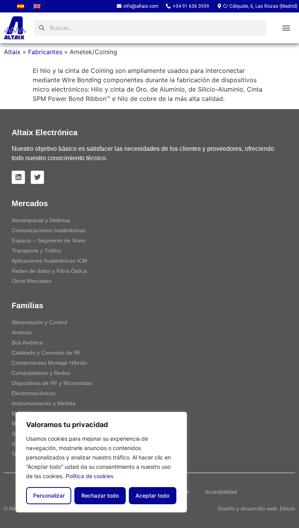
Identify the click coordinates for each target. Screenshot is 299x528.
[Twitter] (37, 177)
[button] (286, 27)
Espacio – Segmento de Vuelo (49, 240)
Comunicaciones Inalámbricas (49, 230)
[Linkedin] (18, 177)
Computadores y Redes (41, 373)
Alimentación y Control (39, 322)
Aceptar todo (152, 495)
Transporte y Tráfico (36, 250)
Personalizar (49, 495)
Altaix (12, 52)
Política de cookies (89, 476)
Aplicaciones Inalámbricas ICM (49, 261)
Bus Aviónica (27, 342)
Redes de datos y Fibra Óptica (49, 271)
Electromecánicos (33, 393)
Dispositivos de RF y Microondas (52, 383)
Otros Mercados (31, 281)
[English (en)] (36, 6)
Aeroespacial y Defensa (41, 220)
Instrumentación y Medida (44, 403)
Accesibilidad (221, 492)
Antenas (22, 332)
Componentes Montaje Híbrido (49, 363)
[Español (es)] (20, 6)
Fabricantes (45, 52)
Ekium (287, 508)
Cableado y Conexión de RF (46, 353)
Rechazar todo (100, 495)
